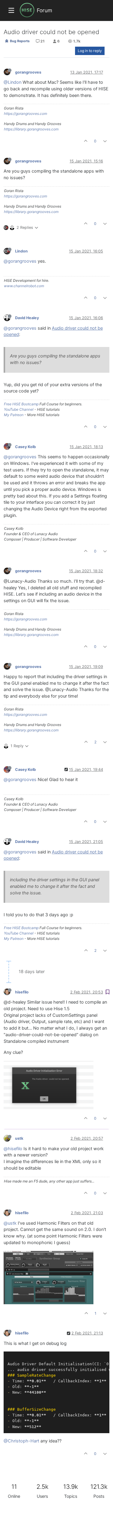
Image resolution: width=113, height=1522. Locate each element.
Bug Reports (19, 41)
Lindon (21, 251)
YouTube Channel (18, 409)
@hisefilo (13, 1148)
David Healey (27, 318)
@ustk (10, 1223)
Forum (44, 10)
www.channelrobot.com (24, 286)
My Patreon (14, 415)
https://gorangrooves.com (25, 113)
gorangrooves (28, 72)
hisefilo (22, 992)
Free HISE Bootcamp (21, 404)
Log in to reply (90, 50)
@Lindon (12, 82)
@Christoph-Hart (21, 1441)
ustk (19, 1138)
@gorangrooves (20, 261)
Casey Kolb (25, 447)
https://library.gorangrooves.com (31, 129)
